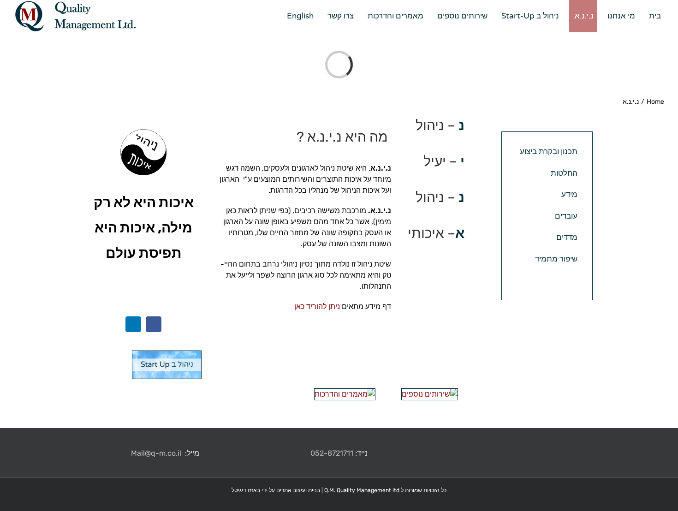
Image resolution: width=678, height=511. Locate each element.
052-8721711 (331, 453)
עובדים (566, 215)
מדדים (566, 237)
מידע (569, 194)
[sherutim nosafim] (430, 394)
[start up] (166, 356)
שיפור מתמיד (556, 258)
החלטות (564, 173)
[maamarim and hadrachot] (345, 394)
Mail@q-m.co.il (156, 453)
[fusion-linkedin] (133, 324)
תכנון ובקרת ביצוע (548, 151)
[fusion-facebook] (153, 324)
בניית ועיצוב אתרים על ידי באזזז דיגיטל (276, 490)
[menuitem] (651, 16)
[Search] (269, 16)
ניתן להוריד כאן (317, 306)
